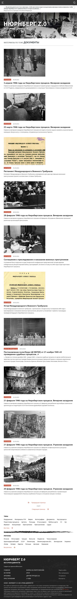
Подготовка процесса (11, 522)
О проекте (62, 576)
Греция (24, 539)
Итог (28, 573)
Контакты (62, 578)
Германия (45, 544)
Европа (20, 544)
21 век (28, 578)
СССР (23, 541)
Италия (6, 539)
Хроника (7, 576)
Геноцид (32, 522)
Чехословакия (52, 539)
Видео (30, 519)
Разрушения (8, 519)
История (7, 573)
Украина (67, 541)
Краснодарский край (11, 541)
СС (61, 522)
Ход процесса (61, 519)
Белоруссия (58, 541)
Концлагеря (16, 525)
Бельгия (32, 539)
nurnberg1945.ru (60, 587)
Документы (51, 519)
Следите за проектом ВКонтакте (13, 566)
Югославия (15, 539)
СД (65, 522)
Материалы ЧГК (20, 519)
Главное (7, 570)
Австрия (36, 544)
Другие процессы (33, 576)
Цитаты (24, 522)
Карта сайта (62, 570)
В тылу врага (41, 522)
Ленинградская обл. (44, 541)
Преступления (39, 525)
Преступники (27, 525)
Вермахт (7, 525)
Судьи (49, 525)
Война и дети (53, 522)
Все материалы (64, 573)
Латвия (12, 544)
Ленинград (31, 541)
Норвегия (40, 539)
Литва (6, 544)
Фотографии (39, 519)
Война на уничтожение (35, 570)
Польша (28, 544)
